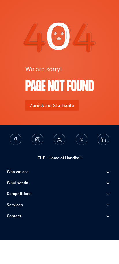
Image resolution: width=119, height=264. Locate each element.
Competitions (19, 193)
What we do (17, 182)
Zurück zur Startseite (52, 105)
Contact (14, 215)
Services (15, 204)
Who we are (18, 171)
